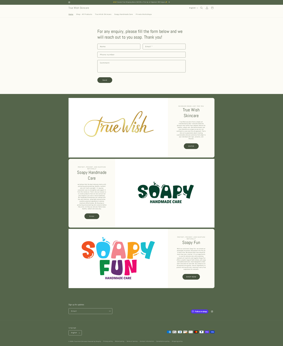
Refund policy (119, 341)
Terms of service (132, 341)
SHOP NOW (191, 277)
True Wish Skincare (80, 341)
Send (104, 80)
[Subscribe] (109, 311)
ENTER (191, 146)
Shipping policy (177, 341)
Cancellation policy (163, 341)
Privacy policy (108, 341)
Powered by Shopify (94, 341)
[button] (201, 8)
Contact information (147, 341)
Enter (91, 216)
